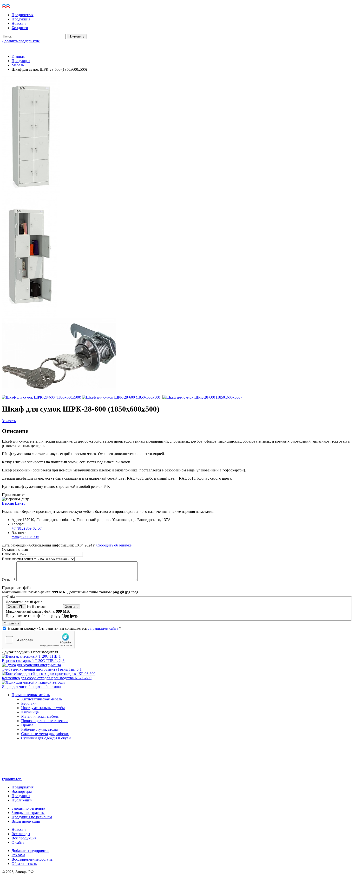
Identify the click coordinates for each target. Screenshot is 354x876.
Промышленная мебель (31, 695)
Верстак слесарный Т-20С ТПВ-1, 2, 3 (33, 661)
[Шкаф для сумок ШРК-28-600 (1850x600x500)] (31, 194)
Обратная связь (24, 864)
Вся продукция (24, 838)
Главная (18, 56)
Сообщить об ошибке (113, 545)
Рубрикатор (12, 779)
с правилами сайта (103, 628)
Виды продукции (26, 821)
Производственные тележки (44, 721)
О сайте (18, 842)
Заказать (9, 421)
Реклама (18, 855)
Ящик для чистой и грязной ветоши (31, 687)
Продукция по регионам (32, 817)
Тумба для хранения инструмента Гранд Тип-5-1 (42, 669)
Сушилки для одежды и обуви (46, 738)
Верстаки (29, 703)
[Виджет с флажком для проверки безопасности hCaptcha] (38, 640)
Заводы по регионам (28, 808)
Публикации (22, 800)
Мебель (18, 65)
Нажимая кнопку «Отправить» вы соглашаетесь (64, 628)
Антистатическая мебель (41, 699)
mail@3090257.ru (25, 537)
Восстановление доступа (32, 859)
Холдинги (20, 28)
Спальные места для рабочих (45, 734)
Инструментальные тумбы (43, 708)
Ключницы (30, 712)
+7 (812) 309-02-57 (27, 528)
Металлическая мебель (40, 716)
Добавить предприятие (21, 41)
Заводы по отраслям (28, 813)
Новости (19, 23)
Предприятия (22, 15)
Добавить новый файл (24, 602)
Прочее (27, 725)
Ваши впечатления (19, 559)
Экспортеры (22, 791)
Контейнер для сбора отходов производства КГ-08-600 (47, 678)
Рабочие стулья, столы (39, 729)
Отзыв (8, 580)
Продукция (21, 19)
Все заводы (21, 834)
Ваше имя (10, 554)
